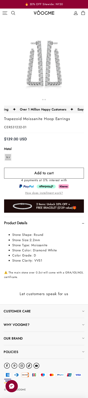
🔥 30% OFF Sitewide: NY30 (44, 4)
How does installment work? (44, 193)
